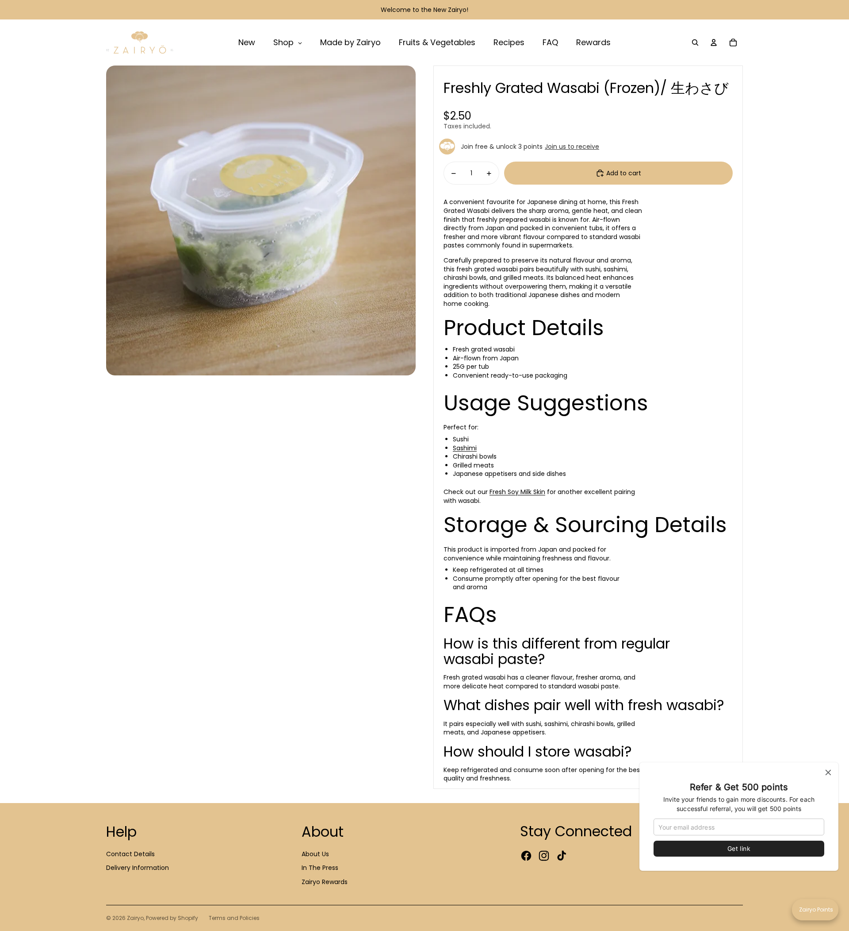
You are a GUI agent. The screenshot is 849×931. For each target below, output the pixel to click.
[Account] (713, 42)
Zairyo (135, 918)
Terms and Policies (234, 918)
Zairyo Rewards (325, 881)
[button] (815, 909)
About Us (315, 854)
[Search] (695, 42)
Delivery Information (137, 867)
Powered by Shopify (172, 918)
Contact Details (130, 854)
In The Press (320, 867)
